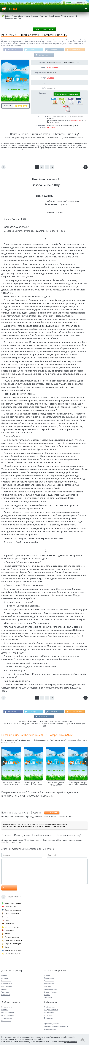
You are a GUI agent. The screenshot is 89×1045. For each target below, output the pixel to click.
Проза (7, 920)
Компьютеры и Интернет (13, 950)
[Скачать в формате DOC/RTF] (79, 104)
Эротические (6, 1021)
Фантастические (7, 1012)
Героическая (49, 978)
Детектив (4, 978)
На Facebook (12, 50)
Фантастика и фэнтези (13, 903)
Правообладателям (51, 1024)
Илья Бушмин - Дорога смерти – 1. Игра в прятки (33, 783)
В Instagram (53, 50)
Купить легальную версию (66, 94)
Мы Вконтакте (44, 55)
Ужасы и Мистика (50, 992)
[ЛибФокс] (9, 8)
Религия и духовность (12, 937)
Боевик (4, 975)
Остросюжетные (7, 1015)
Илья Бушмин (52, 67)
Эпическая (48, 997)
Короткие (4, 1010)
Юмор (7, 947)
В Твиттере (32, 50)
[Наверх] (82, 1040)
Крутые (4, 989)
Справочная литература (13, 940)
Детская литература (12, 927)
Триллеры (5, 992)
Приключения (9, 923)
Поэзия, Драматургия (12, 954)
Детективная (49, 981)
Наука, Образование (12, 913)
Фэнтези (47, 995)
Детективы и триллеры (13, 910)
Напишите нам (76, 120)
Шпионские (5, 995)
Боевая (47, 975)
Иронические (6, 981)
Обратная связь (50, 1029)
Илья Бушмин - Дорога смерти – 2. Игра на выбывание (56, 784)
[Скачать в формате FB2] (54, 104)
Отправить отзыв (9, 888)
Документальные (11, 917)
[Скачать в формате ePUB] (62, 104)
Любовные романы (11, 907)
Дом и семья (9, 930)
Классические (6, 986)
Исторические (6, 984)
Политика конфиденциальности (56, 1026)
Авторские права (44, 29)
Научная (47, 986)
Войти (68, 2)
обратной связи (70, 1042)
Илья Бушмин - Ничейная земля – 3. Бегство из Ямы (77, 783)
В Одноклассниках (76, 50)
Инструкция (51, 127)
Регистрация (80, 2)
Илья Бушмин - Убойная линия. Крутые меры (11, 783)
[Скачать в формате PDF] (67, 112)
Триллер (50, 78)
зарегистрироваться (28, 826)
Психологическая (50, 989)
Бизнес (7, 934)
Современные (6, 1018)
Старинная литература (13, 944)
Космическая (49, 984)
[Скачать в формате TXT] (71, 104)
